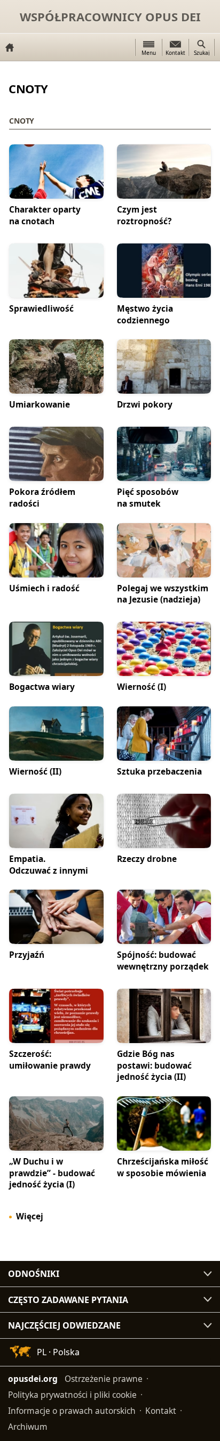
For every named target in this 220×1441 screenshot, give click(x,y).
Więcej (29, 1216)
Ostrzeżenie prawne (104, 1379)
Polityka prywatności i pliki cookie (72, 1395)
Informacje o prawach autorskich (72, 1410)
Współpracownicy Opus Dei (110, 16)
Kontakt (160, 1410)
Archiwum (28, 1426)
